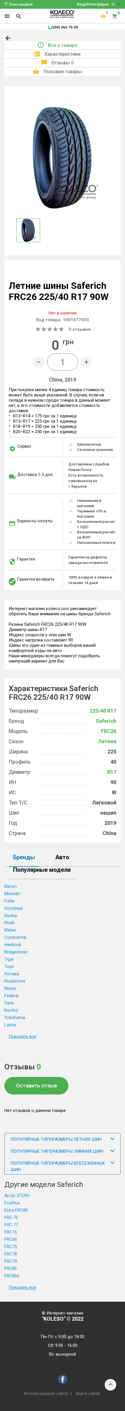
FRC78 (10, 1254)
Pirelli (9, 922)
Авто (62, 857)
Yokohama (14, 1017)
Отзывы (62, 63)
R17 (111, 772)
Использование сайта (46, 1393)
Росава (11, 973)
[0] (115, 16)
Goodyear (13, 908)
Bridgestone (15, 952)
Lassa (10, 1024)
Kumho (11, 1010)
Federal (11, 995)
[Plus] (86, 362)
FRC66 (10, 1239)
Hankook (12, 944)
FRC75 (10, 1246)
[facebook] (62, 1379)
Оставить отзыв (36, 1086)
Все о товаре (62, 45)
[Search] (18, 16)
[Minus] (38, 362)
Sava (9, 1003)
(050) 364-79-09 (64, 27)
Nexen (10, 988)
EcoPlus (12, 1203)
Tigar (9, 959)
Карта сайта (88, 1393)
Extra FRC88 (16, 1210)
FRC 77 (11, 1224)
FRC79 (10, 1261)
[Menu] (7, 16)
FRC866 (11, 1275)
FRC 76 (11, 1217)
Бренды (24, 857)
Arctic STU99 (16, 1195)
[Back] (8, 39)
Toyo (9, 966)
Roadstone (14, 981)
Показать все (22, 1036)
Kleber (10, 930)
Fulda (9, 901)
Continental (15, 937)
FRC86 (10, 1268)
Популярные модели (42, 870)
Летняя (107, 741)
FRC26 (108, 731)
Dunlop (10, 915)
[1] (103, 16)
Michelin (12, 893)
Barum (10, 886)
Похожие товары (62, 71)
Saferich (106, 721)
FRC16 (10, 1232)
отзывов (79, 329)
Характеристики (62, 54)
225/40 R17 (103, 711)
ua (119, 4)
